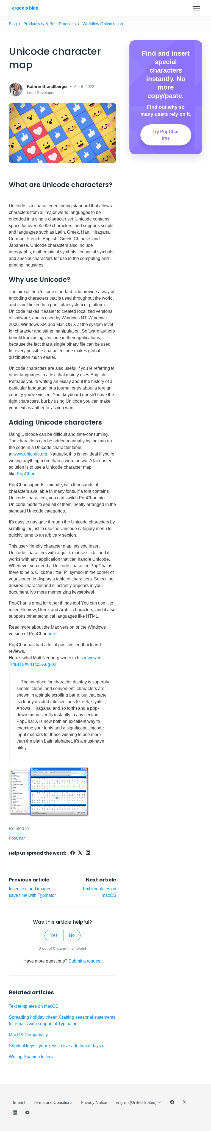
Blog (13, 23)
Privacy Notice (94, 1102)
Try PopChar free (165, 135)
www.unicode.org (30, 454)
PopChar (25, 473)
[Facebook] (72, 853)
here (52, 633)
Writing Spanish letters (31, 1056)
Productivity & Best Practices (49, 23)
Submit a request (84, 961)
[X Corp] (80, 853)
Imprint (19, 1102)
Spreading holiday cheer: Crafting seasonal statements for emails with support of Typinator (62, 1020)
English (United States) (136, 1102)
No (72, 935)
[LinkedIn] (88, 853)
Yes (54, 935)
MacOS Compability (28, 1034)
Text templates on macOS (34, 1006)
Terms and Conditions (53, 1102)
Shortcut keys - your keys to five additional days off (58, 1045)
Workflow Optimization (102, 23)
